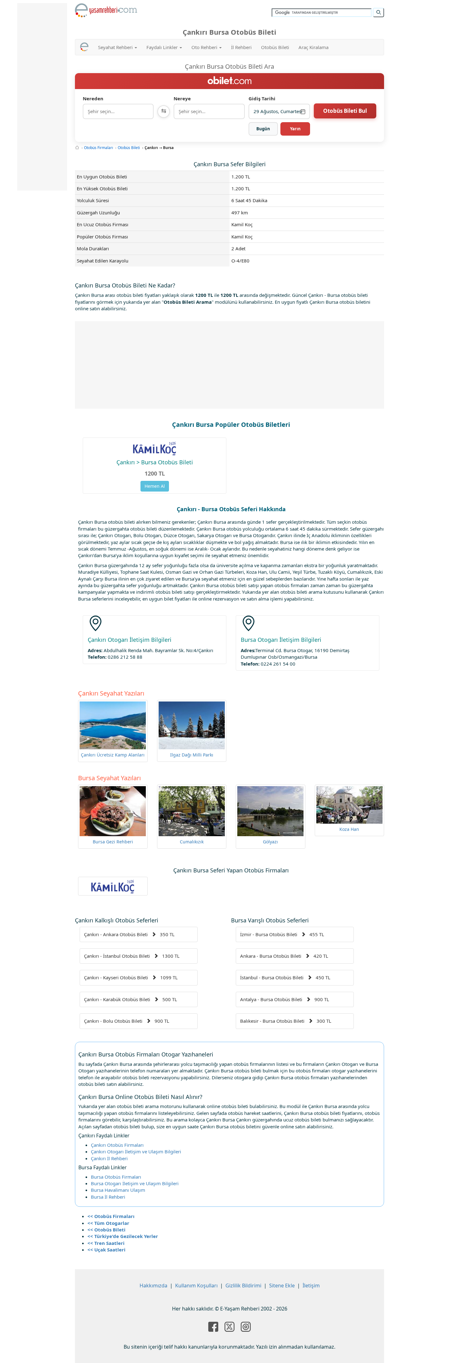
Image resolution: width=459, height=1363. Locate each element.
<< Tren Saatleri (106, 1243)
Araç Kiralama (313, 47)
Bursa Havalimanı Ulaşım (118, 1190)
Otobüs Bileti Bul (345, 110)
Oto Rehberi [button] (205, 47)
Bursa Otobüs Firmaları (116, 1177)
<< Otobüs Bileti (106, 1229)
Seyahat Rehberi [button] (116, 47)
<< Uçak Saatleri (106, 1249)
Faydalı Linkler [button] (162, 47)
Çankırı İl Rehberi (109, 1158)
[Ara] (378, 12)
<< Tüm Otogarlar (108, 1223)
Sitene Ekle (282, 1285)
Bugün (263, 129)
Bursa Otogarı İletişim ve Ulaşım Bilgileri (135, 1183)
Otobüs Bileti (275, 47)
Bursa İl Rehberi (108, 1197)
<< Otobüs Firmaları (111, 1216)
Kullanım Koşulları (196, 1285)
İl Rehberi (241, 47)
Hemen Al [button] (155, 486)
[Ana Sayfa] (77, 147)
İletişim (311, 1285)
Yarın (295, 129)
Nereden (93, 98)
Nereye (182, 98)
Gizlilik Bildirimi (243, 1285)
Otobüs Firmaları (98, 147)
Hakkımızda (153, 1285)
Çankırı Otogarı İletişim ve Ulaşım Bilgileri (136, 1151)
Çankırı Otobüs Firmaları (117, 1145)
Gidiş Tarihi (262, 98)
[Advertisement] (229, 365)
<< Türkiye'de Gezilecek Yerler (122, 1236)
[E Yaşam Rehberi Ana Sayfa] (106, 10)
